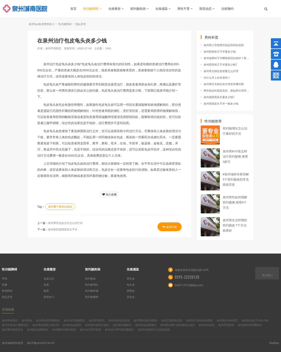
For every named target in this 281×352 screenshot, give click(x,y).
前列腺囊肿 (91, 297)
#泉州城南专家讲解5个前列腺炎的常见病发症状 (236, 179)
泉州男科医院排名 (119, 320)
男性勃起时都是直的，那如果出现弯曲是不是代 (226, 90)
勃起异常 (81, 24)
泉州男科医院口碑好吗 (45, 325)
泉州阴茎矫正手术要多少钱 (220, 51)
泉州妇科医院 (207, 325)
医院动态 (205, 8)
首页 (73, 8)
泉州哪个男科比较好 (60, 206)
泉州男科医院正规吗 (97, 325)
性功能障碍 (91, 8)
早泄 (4, 278)
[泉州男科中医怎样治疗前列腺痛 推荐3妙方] (210, 157)
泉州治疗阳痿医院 (74, 320)
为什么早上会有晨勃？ (217, 77)
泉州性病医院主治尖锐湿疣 (154, 329)
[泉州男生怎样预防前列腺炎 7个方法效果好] (210, 226)
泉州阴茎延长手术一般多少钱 (221, 103)
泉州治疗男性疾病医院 (199, 320)
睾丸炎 (131, 278)
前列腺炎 (90, 278)
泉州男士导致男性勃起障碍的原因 (224, 45)
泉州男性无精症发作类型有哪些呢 (224, 84)
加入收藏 (111, 194)
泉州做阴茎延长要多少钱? (219, 97)
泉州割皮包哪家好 (37, 329)
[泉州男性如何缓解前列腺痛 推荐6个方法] (210, 203)
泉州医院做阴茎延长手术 (62, 229)
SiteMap (274, 343)
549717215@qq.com (189, 285)
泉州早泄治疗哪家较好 (15, 325)
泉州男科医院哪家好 (48, 320)
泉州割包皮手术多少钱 (255, 320)
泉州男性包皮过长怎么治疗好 (65, 223)
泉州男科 (27, 320)
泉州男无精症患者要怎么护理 (221, 71)
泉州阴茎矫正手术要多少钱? (220, 64)
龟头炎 (131, 284)
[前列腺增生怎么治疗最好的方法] (210, 135)
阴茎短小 (49, 297)
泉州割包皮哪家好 (146, 325)
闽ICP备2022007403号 (41, 343)
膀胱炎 (131, 291)
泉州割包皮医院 (72, 325)
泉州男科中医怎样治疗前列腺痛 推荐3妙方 (235, 156)
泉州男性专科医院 (227, 320)
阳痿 (4, 284)
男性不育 (183, 8)
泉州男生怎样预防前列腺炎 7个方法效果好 (235, 225)
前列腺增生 (91, 284)
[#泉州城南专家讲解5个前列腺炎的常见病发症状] (210, 180)
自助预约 (227, 8)
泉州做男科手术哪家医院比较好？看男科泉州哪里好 (226, 58)
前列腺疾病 (138, 8)
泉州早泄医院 (97, 320)
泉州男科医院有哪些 (145, 320)
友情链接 (8, 309)
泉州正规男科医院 (172, 320)
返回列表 (171, 227)
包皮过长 (49, 278)
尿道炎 (131, 297)
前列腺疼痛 (91, 291)
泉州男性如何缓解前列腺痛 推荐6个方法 (235, 202)
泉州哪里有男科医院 (64, 329)
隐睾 (46, 291)
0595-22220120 (187, 277)
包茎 (46, 284)
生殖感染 (161, 8)
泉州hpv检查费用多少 (41, 24)
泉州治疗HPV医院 (90, 329)
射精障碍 (7, 291)
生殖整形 (114, 8)
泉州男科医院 (10, 320)
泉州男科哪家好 (122, 325)
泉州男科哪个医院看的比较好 (177, 325)
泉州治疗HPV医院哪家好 (119, 329)
